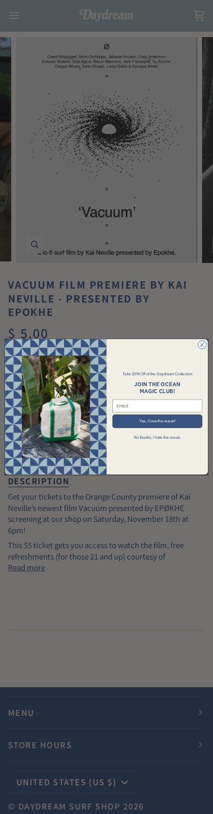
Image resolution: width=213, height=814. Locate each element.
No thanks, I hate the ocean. (157, 437)
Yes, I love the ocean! (157, 421)
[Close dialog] (202, 345)
